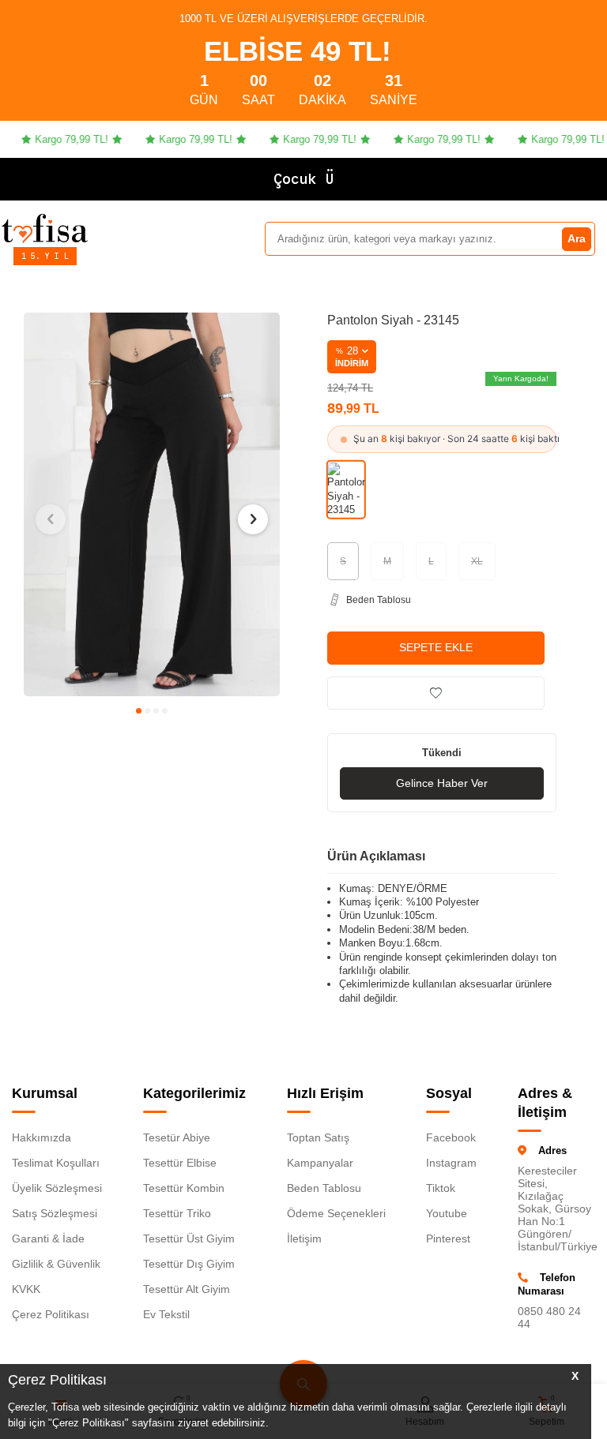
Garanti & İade (48, 1238)
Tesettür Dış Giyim (189, 1263)
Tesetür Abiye (176, 1137)
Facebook (451, 1137)
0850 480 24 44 (549, 1317)
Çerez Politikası (50, 1314)
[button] (138, 711)
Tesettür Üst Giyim (189, 1238)
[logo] (44, 228)
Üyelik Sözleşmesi (57, 1188)
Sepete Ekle (436, 647)
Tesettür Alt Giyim (186, 1289)
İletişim (304, 1238)
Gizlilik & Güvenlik (56, 1263)
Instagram (451, 1162)
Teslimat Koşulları (56, 1162)
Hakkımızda (41, 1137)
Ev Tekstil (166, 1314)
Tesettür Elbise (180, 1162)
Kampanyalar (320, 1162)
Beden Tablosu (324, 1188)
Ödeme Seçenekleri (336, 1213)
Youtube (446, 1213)
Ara (576, 238)
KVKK (26, 1289)
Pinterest (448, 1238)
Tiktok (440, 1188)
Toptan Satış (318, 1137)
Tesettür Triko (177, 1213)
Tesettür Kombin (183, 1188)
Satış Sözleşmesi (54, 1213)
